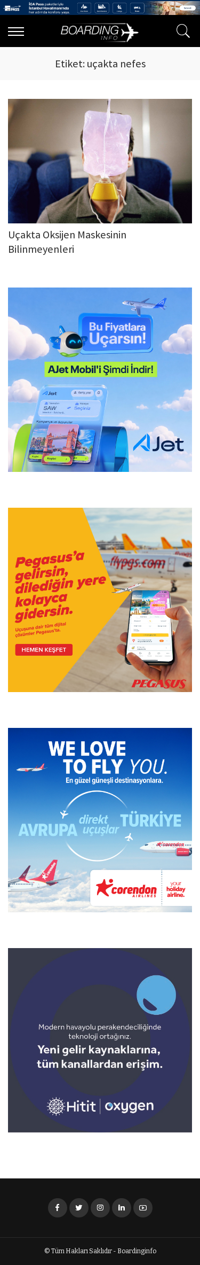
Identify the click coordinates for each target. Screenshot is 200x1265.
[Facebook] (57, 1207)
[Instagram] (100, 1207)
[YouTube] (143, 1207)
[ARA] (181, 31)
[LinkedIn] (121, 1207)
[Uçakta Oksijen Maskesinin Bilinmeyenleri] (100, 161)
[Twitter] (79, 1207)
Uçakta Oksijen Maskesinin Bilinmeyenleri (67, 243)
